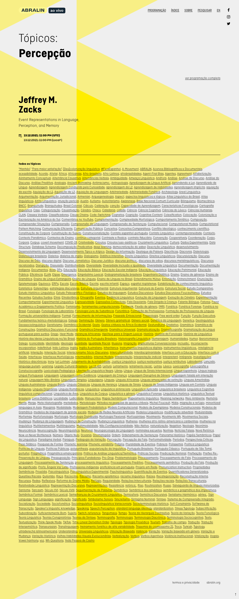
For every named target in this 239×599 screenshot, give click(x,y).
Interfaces (35, 357)
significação (63, 499)
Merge (32, 402)
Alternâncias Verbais (95, 178)
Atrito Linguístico (45, 201)
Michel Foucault (160, 402)
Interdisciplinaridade (147, 352)
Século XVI (51, 490)
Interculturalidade (121, 352)
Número (58, 435)
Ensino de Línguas (84, 279)
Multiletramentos (44, 425)
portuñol (24, 453)
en (218, 10)
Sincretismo (122, 499)
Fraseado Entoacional (127, 315)
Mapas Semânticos (114, 398)
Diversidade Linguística (162, 265)
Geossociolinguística (32, 325)
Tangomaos (109, 513)
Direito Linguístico (136, 256)
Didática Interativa (111, 256)
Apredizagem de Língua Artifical (150, 182)
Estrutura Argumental (94, 288)
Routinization (153, 485)
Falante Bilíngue (188, 302)
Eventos (100, 297)
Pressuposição (60, 457)
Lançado (209, 361)
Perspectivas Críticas (199, 439)
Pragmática (38, 453)
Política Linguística (196, 444)
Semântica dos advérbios (145, 490)
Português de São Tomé (196, 448)
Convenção (160, 237)
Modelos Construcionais (185, 407)
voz (42, 540)
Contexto (209, 233)
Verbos (134, 536)
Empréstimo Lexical (90, 274)
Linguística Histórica (176, 393)
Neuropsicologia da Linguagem (114, 430)
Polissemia (176, 444)
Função (186, 315)
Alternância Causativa (66, 178)
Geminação (86, 320)
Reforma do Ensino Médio (73, 480)
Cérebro (86, 210)
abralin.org (213, 582)
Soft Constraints (180, 503)
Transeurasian (48, 526)
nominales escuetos (149, 430)
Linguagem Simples (74, 380)
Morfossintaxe (136, 416)
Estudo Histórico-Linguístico (37, 292)
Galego (72, 320)
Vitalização (201, 536)
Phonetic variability (101, 444)
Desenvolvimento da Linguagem (39, 251)
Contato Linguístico (161, 233)
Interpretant (170, 357)
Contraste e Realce (114, 237)
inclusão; (184, 343)
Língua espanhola (185, 370)
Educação (70, 270)
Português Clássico (167, 448)
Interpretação (123, 357)
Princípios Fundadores (86, 457)
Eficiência (36, 274)
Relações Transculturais (191, 480)
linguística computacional (35, 393)
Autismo (95, 201)
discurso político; (126, 260)
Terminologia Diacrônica (149, 517)
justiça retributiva (174, 361)
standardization (163, 508)
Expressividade (84, 302)
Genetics (188, 320)
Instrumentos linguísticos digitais (141, 347)
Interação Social (54, 352)
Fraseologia (150, 315)
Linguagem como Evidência (78, 375)
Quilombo (48, 476)
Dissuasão (56, 265)
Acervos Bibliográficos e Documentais (177, 169)
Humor (193, 338)
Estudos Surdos (42, 297)
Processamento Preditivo (127, 462)
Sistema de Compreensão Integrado (190, 499)
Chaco (96, 210)
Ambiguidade (118, 178)
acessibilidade (28, 173)
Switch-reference (89, 513)
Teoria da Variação (183, 513)
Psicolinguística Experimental (89, 471)
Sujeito (72, 513)
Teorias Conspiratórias (56, 517)
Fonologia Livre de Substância (94, 311)
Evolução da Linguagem (150, 297)
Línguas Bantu (56, 384)
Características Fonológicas (180, 205)
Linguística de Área (66, 393)
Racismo (85, 476)
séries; (202, 494)
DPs (59, 270)
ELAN (47, 274)
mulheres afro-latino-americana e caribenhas (168, 421)
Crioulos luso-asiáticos (122, 242)
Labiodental (194, 361)
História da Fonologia (168, 334)
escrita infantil (109, 283)
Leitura (107, 366)
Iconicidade (36, 343)
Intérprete (185, 357)
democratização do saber (129, 247)
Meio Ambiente (195, 398)
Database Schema (44, 247)
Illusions (117, 343)
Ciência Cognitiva (149, 210)
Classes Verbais (37, 215)
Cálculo (88, 205)
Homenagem (160, 338)
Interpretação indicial (147, 357)
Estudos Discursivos (140, 292)
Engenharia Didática (156, 274)
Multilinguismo (65, 425)
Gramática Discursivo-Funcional (57, 329)
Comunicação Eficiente (57, 228)
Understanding (68, 531)
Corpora (24, 242)
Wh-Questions (54, 540)
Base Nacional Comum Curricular (158, 201)
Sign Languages (43, 499)
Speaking (83, 508)
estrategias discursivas (64, 288)
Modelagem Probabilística (89, 407)
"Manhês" (24, 169)
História (148, 334)
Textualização (27, 522)
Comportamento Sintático (172, 219)
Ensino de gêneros (192, 274)
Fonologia (33, 311)
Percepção (114, 439)
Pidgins (119, 444)
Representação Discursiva (68, 485)
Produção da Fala (192, 462)
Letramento (120, 366)
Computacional (158, 224)
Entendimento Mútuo (147, 279)
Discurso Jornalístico (76, 260)
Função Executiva (203, 315)
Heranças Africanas (88, 334)
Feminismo (73, 306)
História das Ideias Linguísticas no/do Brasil (47, 338)
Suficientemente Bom (52, 513)
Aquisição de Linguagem (92, 192)
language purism (29, 366)
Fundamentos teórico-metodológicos (43, 320)
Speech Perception (102, 508)
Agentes (170, 173)
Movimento (153, 416)
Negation (175, 425)
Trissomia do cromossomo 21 (154, 526)
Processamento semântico (162, 462)
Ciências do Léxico (174, 210)
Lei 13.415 (95, 366)
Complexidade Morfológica (137, 219)
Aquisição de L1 (43, 192)
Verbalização (120, 536)
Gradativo (172, 325)
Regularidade (111, 480)
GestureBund (156, 325)
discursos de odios (151, 260)
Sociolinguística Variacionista (112, 503)
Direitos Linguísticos (162, 256)
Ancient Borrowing (79, 182)
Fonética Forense (190, 306)
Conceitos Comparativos (134, 228)
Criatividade (86, 242)
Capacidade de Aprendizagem (140, 205)
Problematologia (126, 457)
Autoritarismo (111, 201)
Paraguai (68, 439)
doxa (52, 270)
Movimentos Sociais (195, 416)
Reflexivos (48, 480)
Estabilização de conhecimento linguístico (185, 283)
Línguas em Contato (192, 384)
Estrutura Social (175, 288)
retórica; (130, 485)
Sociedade (43, 503)
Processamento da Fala (175, 457)
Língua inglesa (207, 370)
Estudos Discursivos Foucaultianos (177, 292)
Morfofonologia (43, 416)
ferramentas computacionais (101, 306)
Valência (141, 531)
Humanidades (179, 338)
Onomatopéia (101, 435)
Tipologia (116, 522)
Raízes (150, 476)
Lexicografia (181, 366)
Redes (36, 480)
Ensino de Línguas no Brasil (114, 279)
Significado (79, 499)
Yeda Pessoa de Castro (80, 540)
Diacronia (185, 251)
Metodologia (87, 402)
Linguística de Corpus (94, 393)
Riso (140, 485)
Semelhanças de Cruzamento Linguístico (95, 494)
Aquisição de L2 (64, 192)
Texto (208, 517)
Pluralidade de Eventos (140, 444)
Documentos (39, 270)
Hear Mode (67, 334)
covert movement (52, 242)
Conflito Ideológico (164, 228)
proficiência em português (117, 467)
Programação (157, 10)
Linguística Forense (149, 393)
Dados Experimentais (194, 242)
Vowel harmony (28, 540)
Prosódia (41, 471)
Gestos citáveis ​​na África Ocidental (124, 325)
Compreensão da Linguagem (89, 224)
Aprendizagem (38, 187)
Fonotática (122, 311)
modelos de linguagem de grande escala (60, 412)
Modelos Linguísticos (149, 412)
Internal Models (103, 357)
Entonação (169, 279)
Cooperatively (178, 237)
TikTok (67, 522)
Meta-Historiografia (49, 402)
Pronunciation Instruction (175, 467)
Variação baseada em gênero (181, 531)
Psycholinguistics (121, 471)
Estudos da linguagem (112, 292)
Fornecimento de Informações (92, 315)
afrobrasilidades (130, 173)
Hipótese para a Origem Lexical (122, 334)
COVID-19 (71, 242)
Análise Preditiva (42, 182)
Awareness (128, 201)
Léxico (167, 366)
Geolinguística (205, 320)
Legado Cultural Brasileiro (71, 366)
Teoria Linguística (30, 517)
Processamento (148, 457)
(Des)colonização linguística (81, 169)
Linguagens (95, 380)
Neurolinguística (69, 430)
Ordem (116, 435)
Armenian (83, 196)
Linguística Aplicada (145, 389)
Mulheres (131, 421)
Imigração (130, 343)
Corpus (34, 242)
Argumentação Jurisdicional (57, 196)
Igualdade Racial (99, 343)
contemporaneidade (189, 233)
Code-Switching (100, 215)
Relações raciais (163, 480)
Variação (154, 531)
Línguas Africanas (127, 380)
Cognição (132, 215)
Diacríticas (171, 251)
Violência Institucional (179, 536)
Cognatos (118, 215)
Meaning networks (172, 398)
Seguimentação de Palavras (94, 490)
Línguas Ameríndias (196, 380)
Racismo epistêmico (105, 476)
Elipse (56, 274)
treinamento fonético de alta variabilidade (107, 526)
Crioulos (100, 242)
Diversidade (94, 265)
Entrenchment (186, 279)
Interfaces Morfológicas (58, 357)
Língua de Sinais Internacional (153, 370)
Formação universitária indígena (39, 315)
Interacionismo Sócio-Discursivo (88, 352)
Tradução (194, 522)
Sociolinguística (81, 503)
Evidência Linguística (120, 297)
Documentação (188, 265)
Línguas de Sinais (129, 384)
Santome (24, 490)
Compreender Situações (34, 224)
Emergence (68, 274)
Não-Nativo (141, 425)
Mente (23, 402)
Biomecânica (205, 201)
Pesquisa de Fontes (50, 444)
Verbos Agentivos (152, 536)
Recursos (25, 480)
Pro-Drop (108, 457)
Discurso (204, 256)
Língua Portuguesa (31, 375)
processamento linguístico (92, 462)
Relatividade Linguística (34, 485)
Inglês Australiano (90, 347)
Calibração (102, 205)
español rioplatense (143, 283)
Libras (118, 370)
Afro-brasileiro (92, 173)
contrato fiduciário (140, 237)
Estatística (25, 288)
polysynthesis (79, 448)
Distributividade (75, 265)
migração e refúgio (192, 402)
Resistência (116, 485)
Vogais (214, 536)
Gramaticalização (148, 329)
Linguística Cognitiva (200, 389)
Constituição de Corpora (34, 233)
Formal (66, 315)
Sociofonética (61, 503)
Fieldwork (127, 306)
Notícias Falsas (184, 430)
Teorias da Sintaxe (84, 517)
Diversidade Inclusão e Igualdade (124, 265)
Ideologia (67, 343)
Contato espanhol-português (129, 233)
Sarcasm (37, 490)
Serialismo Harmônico (182, 494)
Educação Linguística (152, 270)
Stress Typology (184, 508)
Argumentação (28, 196)
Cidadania (108, 210)
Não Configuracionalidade (116, 425)
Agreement (184, 173)
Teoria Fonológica (207, 513)
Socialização (27, 503)
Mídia (175, 402)
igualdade (80, 343)
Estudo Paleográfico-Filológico (76, 292)
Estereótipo (41, 288)
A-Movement (130, 169)
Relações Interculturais (136, 480)
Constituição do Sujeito (66, 233)
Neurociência (27, 430)
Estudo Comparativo (200, 288)
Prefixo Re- (210, 453)
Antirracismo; (101, 182)
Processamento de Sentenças (54, 462)
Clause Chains (79, 215)
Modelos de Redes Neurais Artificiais (111, 412)
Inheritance (111, 347)
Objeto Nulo (71, 435)
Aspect (119, 196)
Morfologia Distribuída (84, 416)
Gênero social (140, 320)
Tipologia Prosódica (136, 522)
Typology (198, 526)
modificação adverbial (178, 412)
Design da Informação (120, 251)
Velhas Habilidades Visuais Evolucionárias (84, 536)
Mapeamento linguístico (143, 398)
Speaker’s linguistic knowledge (55, 508)
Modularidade (203, 412)
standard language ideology (134, 508)
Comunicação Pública (88, 228)
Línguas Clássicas (78, 384)
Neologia (188, 425)
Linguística (92, 389)
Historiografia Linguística (134, 338)
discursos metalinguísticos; (182, 260)
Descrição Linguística (161, 247)
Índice (175, 10)
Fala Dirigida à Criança (162, 302)
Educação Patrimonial (182, 270)
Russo (167, 485)
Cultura (174, 242)
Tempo (122, 513)
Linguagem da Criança (112, 375)
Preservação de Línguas (34, 457)
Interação (37, 352)
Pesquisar (205, 10)
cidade (121, 210)
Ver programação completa (202, 78)
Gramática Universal (122, 329)
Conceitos (110, 228)
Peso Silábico (27, 444)
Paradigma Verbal (49, 439)
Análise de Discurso (191, 178)
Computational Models (183, 224)
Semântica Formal (30, 494)
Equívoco (44, 283)
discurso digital (51, 260)
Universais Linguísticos (93, 531)
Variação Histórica (44, 536)
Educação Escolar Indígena (119, 270)
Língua (128, 370)
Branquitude (35, 205)
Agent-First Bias (153, 173)
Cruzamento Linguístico (153, 242)
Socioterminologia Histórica (151, 503)
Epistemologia (28, 283)
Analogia (60, 182)
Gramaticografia (171, 329)
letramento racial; (140, 366)
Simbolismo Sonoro (100, 499)
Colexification (173, 215)
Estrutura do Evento (151, 288)
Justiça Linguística (124, 361)
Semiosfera (130, 494)
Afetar (53, 173)
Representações (96, 485)
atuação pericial (68, 201)
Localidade (61, 398)
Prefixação (195, 453)
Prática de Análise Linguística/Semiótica (110, 453)
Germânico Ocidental (77, 325)
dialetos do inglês (71, 256)
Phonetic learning (75, 444)
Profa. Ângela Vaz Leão (53, 467)
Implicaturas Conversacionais (157, 343)
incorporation (27, 347)
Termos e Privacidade (186, 582)
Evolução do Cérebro (181, 297)
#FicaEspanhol (111, 169)
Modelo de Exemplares (153, 407)
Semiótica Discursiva (153, 494)
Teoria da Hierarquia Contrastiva (148, 513)
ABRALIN (145, 169)
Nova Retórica (205, 430)
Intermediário (83, 357)
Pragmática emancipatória (64, 453)
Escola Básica (79, 283)
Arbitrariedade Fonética (145, 192)
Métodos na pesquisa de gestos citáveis (122, 402)
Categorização (50, 210)
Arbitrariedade (119, 192)
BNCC (22, 205)
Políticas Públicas (57, 448)
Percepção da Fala (135, 439)
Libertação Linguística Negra (94, 370)
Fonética (171, 306)
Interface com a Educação (179, 352)
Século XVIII (67, 490)
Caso (36, 210)
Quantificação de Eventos (150, 471)
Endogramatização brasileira (123, 274)
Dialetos (53, 256)
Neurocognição (47, 430)
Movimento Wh (171, 416)
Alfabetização (202, 173)
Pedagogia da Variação (91, 439)
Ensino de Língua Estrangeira (52, 279)
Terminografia (106, 517)
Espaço (125, 283)
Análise (172, 178)
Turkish (187, 526)
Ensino (175, 274)
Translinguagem (68, 526)
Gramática (186, 325)
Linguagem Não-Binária (44, 380)
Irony (51, 361)
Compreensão (60, 224)
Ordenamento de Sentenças (140, 435)
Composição (198, 219)
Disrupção (42, 265)
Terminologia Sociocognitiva (185, 517)
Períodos (178, 439)
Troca (178, 526)
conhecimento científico (193, 228)
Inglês (74, 347)
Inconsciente (199, 343)
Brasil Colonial (72, 205)
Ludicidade (76, 398)
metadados (70, 402)
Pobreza (162, 444)
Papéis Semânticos (198, 435)
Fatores (205, 302)
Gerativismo (54, 325)
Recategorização (167, 476)
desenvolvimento (187, 247)
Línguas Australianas (32, 384)
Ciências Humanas (200, 210)
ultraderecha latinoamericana (38, 531)
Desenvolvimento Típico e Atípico (83, 251)
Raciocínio (71, 476)
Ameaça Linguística (142, 178)
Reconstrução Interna (194, 476)
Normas (168, 430)
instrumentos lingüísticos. (180, 347)
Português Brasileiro (140, 448)
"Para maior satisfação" (47, 169)
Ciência (132, 210)
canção (115, 205)
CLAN (22, 215)
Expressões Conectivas (111, 302)
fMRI (162, 306)
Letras (158, 366)
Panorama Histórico (172, 435)
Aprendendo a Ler (183, 182)
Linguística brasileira (172, 389)
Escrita (94, 283)
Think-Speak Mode (50, 522)
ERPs (55, 283)
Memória (211, 398)
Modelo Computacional (123, 407)
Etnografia (87, 297)
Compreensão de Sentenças (128, 224)
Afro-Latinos (111, 173)
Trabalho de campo (174, 522)
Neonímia (201, 425)
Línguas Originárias (45, 389)
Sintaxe (161, 499)
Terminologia (124, 517)
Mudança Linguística (111, 421)
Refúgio (96, 480)
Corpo (211, 237)
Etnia (57, 297)
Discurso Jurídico (102, 260)
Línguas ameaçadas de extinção (162, 380)
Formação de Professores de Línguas (190, 311)
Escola (64, 283)
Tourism (155, 522)
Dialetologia (201, 251)
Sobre (188, 10)
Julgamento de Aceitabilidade (90, 361)
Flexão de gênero (146, 306)
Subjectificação (206, 508)
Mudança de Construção (80, 421)
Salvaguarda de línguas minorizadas (195, 485)
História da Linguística (197, 334)
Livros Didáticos (42, 398)
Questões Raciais (30, 476)
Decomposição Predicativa (74, 247)
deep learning (102, 247)
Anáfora (161, 178)
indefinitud (44, 347)
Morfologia (61, 416)
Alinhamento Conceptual (35, 178)
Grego (54, 334)
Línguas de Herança (104, 384)
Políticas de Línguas (32, 448)
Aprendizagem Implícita (189, 187)
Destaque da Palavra (149, 251)
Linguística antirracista (115, 389)
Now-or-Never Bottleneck (35, 435)
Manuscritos (93, 398)
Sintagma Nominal (143, 499)
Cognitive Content (150, 215)
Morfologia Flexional (112, 416)
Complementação (106, 219)
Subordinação (28, 513)
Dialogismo (91, 256)
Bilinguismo (188, 201)
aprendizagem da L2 (119, 187)
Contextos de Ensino (60, 237)
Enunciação (205, 279)
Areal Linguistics (189, 192)
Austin (84, 201)
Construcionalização (96, 233)
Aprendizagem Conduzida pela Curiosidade (77, 187)
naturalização (159, 425)
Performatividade (160, 439)
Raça (59, 476)
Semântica (121, 490)
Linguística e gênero (122, 393)
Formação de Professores (147, 311)
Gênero (100, 320)
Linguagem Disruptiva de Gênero (149, 375)
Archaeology (170, 192)
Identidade (53, 343)
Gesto (96, 325)
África (63, 173)
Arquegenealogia (102, 196)
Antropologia (119, 182)
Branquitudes (53, 205)
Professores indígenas (84, 467)
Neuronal (87, 430)
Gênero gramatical (118, 320)
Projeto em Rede (146, 467)
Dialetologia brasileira (33, 256)
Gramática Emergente (93, 329)
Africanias (74, 173)
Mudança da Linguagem (47, 421)
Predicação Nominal (173, 453)
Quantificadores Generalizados (188, 471)
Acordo (43, 173)
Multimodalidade (87, 425)
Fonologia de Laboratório (58, 311)
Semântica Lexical (56, 494)
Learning (47, 366)
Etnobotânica (70, 297)
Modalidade (63, 407)
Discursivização (187, 256)
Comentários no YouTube (77, 219)
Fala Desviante (136, 302)
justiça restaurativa (149, 361)
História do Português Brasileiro (96, 338)
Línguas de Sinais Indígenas (160, 384)
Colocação (190, 215)
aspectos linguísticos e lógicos (145, 196)
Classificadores (59, 215)
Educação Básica (89, 270)
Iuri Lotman (62, 361)
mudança (25, 421)
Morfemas (25, 416)
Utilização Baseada (122, 531)
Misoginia (49, 407)
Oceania (86, 435)
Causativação (70, 210)
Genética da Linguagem (166, 320)
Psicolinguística (58, 471)
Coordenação (197, 237)
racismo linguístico (132, 476)
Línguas (109, 380)
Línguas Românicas (71, 389)
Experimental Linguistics (58, 302)
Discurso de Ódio (29, 260)
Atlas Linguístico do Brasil (183, 196)
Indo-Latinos (61, 347)
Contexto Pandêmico (32, 237)
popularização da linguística (107, 448)
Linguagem (51, 375)
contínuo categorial (87, 237)
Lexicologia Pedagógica (59, 370)
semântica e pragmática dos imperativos (189, 490)
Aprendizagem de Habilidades (153, 187)
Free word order (169, 315)
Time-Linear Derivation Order (90, 522)
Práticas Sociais (148, 453)
